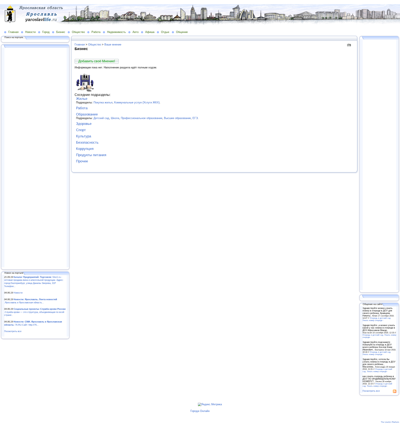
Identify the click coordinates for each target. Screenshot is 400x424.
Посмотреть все (12, 331)
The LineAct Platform (390, 422)
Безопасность (87, 142)
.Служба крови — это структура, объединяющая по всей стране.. (35, 312)
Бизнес (60, 32)
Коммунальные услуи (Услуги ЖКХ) (137, 102)
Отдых (165, 32)
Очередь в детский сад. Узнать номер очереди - (376, 319)
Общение (182, 32)
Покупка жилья (103, 102)
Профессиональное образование (141, 118)
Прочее (82, 161)
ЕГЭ (195, 118)
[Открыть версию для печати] (349, 44)
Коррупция (85, 149)
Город (46, 32)
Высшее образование (177, 118)
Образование (87, 114)
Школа (115, 118)
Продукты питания (91, 155)
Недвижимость (116, 32)
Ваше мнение (112, 44)
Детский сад (101, 118)
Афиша (149, 32)
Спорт (81, 130)
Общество (78, 32)
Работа (95, 32)
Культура (83, 136)
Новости (30, 32)
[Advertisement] (35, 157)
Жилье (81, 99)
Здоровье (83, 124)
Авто (135, 32)
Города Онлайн (200, 411)
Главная (13, 32)
